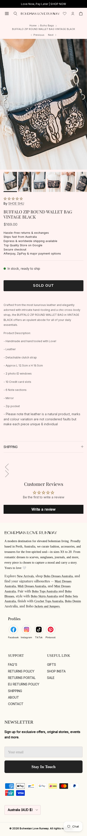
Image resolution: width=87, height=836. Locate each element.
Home (33, 25)
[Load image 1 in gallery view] (43, 104)
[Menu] (6, 13)
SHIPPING (11, 447)
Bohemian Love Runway (34, 828)
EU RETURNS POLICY (23, 684)
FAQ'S (12, 664)
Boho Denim (73, 601)
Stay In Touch (43, 766)
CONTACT (15, 704)
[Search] (15, 14)
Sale (50, 678)
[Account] (73, 13)
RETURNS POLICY (21, 671)
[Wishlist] (64, 13)
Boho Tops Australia (45, 591)
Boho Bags (47, 25)
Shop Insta (56, 671)
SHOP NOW (58, 4)
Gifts (51, 664)
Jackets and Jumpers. (47, 606)
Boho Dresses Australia (58, 576)
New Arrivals (25, 576)
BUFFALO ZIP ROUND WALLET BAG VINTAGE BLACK (43, 29)
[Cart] (81, 13)
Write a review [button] (43, 509)
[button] (13, 198)
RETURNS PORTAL (21, 678)
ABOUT (13, 697)
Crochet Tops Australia (48, 601)
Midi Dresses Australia (32, 586)
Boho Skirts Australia (44, 596)
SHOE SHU (16, 203)
